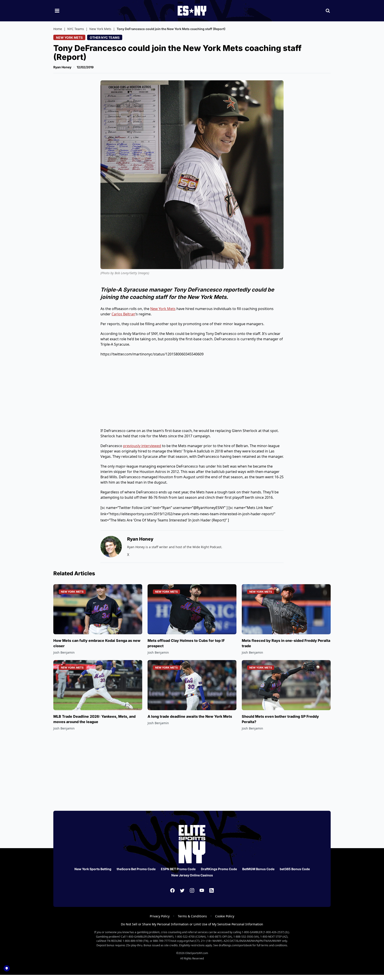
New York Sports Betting (92, 869)
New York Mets (100, 29)
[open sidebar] (57, 10)
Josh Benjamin (64, 652)
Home (57, 29)
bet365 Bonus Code (295, 869)
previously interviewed (142, 445)
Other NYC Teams (105, 37)
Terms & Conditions (192, 916)
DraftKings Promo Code (219, 869)
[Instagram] (192, 890)
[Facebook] (172, 890)
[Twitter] (182, 890)
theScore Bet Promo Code (136, 869)
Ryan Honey (62, 67)
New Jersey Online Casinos (192, 875)
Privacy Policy (160, 916)
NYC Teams (75, 29)
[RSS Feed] (211, 890)
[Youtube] (202, 890)
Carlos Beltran (123, 314)
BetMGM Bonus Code (258, 869)
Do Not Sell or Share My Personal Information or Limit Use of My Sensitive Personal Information (192, 924)
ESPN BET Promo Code (178, 869)
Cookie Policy (224, 916)
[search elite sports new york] (328, 10)
